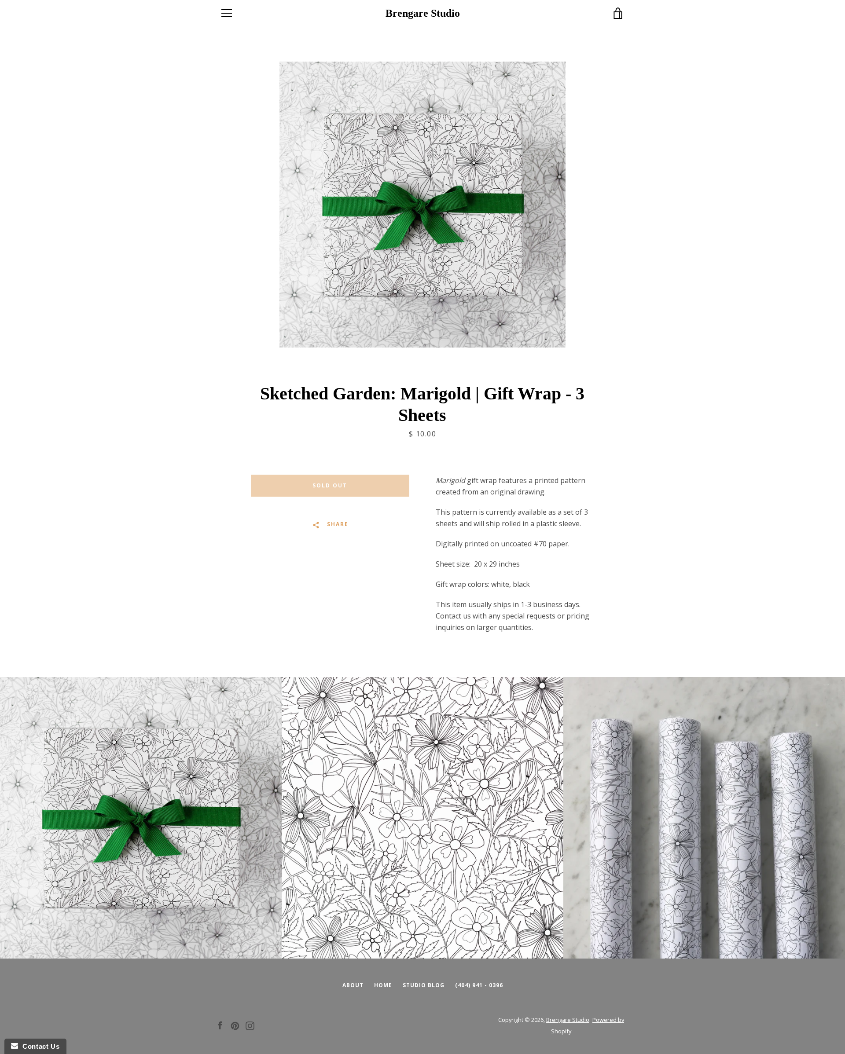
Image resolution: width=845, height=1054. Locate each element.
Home (383, 985)
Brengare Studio (423, 13)
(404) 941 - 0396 (479, 985)
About (353, 985)
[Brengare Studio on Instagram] (250, 1025)
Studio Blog (424, 985)
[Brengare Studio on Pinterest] (235, 1025)
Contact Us (38, 1046)
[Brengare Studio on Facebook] (220, 1025)
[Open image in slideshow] (422, 205)
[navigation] (227, 13)
